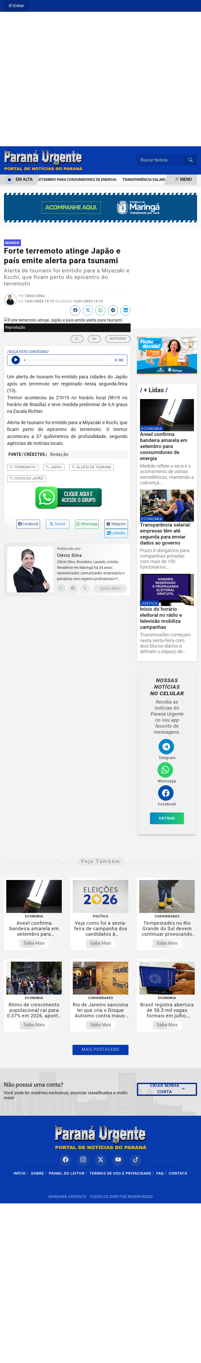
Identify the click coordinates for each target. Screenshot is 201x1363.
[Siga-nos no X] (101, 1160)
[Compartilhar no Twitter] (88, 310)
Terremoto (24, 467)
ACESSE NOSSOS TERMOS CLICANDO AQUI (95, 1357)
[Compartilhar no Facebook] (75, 310)
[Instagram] (61, 588)
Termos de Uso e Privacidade (120, 1173)
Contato (178, 1173)
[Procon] (167, 355)
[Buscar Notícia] (190, 160)
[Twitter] (85, 588)
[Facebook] (73, 588)
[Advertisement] (100, 67)
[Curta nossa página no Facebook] (65, 1160)
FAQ (160, 1173)
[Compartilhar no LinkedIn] (125, 310)
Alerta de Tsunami (93, 467)
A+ (94, 338)
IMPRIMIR (118, 338)
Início (20, 1173)
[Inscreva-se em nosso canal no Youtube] (118, 1160)
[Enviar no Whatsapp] (100, 310)
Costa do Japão (28, 478)
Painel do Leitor (67, 1173)
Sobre (37, 1173)
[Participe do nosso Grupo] (67, 499)
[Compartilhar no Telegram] (113, 310)
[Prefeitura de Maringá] (100, 207)
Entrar (18, 5)
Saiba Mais (110, 588)
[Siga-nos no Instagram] (83, 1160)
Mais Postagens (100, 1049)
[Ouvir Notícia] (16, 360)
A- (77, 338)
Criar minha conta (165, 1088)
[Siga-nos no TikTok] (136, 1160)
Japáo (55, 467)
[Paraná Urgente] (43, 160)
